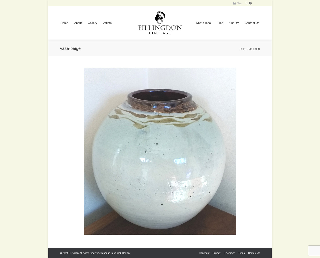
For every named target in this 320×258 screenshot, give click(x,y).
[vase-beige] (160, 151)
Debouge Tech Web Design (115, 253)
